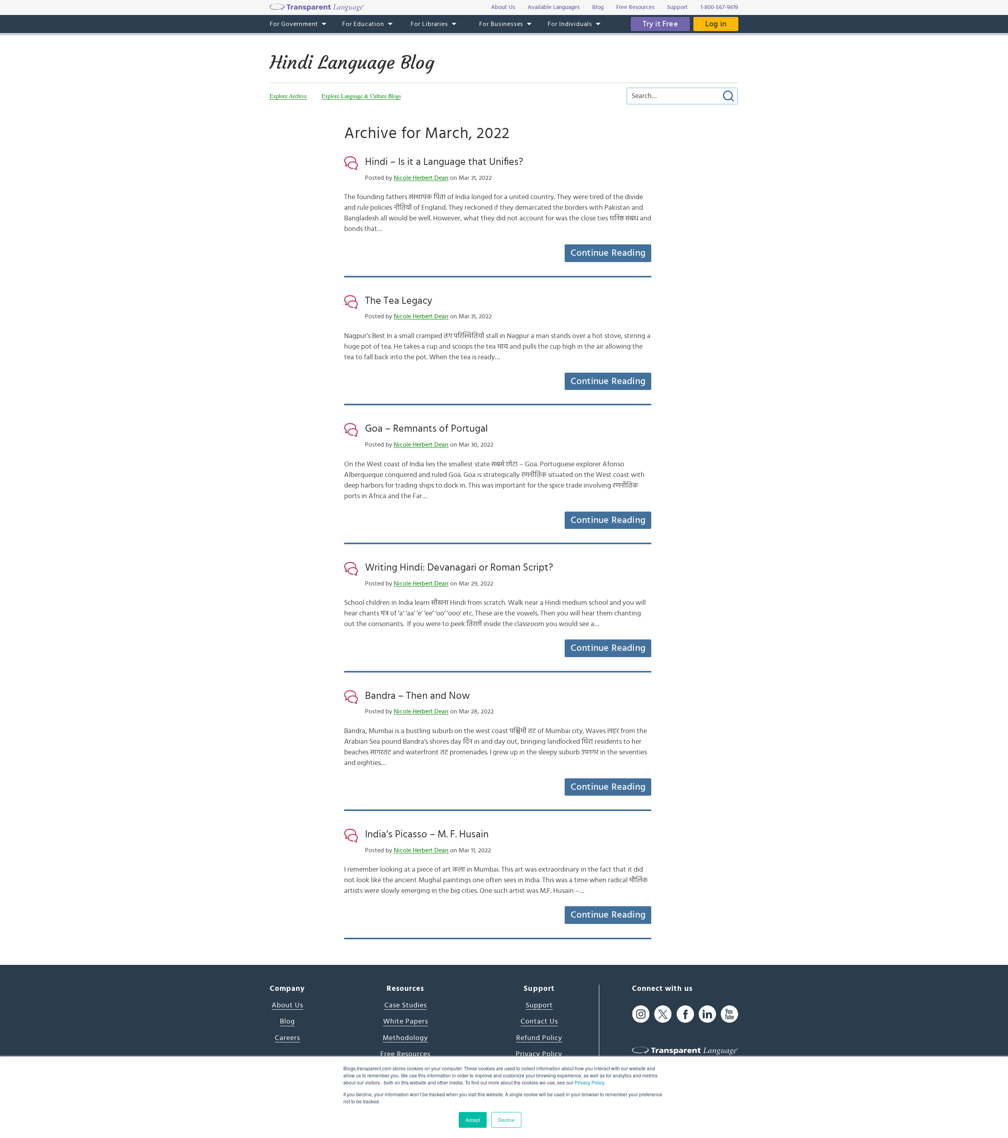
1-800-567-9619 (719, 7)
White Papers (405, 1021)
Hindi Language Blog (352, 62)
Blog (287, 1021)
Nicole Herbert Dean (421, 178)
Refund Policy (539, 1038)
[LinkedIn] (707, 1014)
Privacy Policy (589, 1082)
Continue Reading (608, 253)
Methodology (405, 1038)
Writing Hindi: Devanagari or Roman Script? (459, 567)
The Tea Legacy (398, 301)
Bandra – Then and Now (417, 696)
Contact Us (539, 1021)
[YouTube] (729, 1014)
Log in (715, 24)
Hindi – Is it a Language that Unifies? (444, 162)
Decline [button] (506, 1119)
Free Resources (405, 1054)
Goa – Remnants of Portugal (426, 428)
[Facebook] (685, 1014)
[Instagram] (641, 1014)
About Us (287, 1005)
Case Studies (405, 1005)
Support (539, 1005)
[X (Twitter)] (663, 1014)
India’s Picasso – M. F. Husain (427, 834)
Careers (287, 1038)
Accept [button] (472, 1119)
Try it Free (660, 24)
